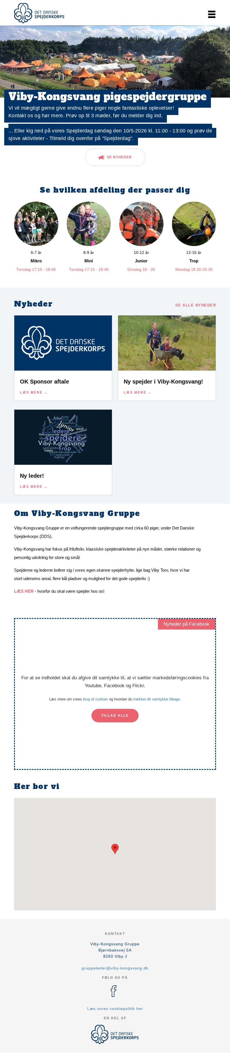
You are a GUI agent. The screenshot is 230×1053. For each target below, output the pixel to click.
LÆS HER (24, 591)
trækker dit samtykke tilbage (156, 699)
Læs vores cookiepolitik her (115, 1008)
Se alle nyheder (195, 305)
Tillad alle (115, 716)
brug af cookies (95, 699)
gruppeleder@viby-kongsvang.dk (115, 968)
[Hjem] (39, 13)
